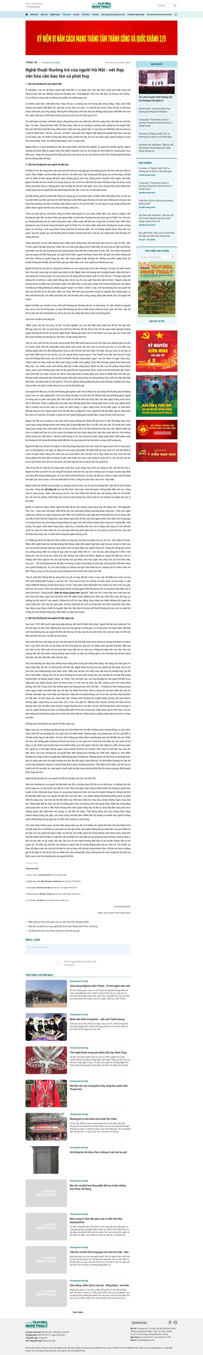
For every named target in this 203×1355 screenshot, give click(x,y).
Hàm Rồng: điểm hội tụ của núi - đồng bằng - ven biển (99, 1285)
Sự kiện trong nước (147, 175)
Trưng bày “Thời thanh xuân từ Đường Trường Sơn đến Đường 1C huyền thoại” (155, 122)
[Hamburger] (175, 14)
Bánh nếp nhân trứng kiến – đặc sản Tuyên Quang (97, 1019)
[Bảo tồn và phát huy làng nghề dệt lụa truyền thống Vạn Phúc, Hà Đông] (46, 1193)
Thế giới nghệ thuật (135, 14)
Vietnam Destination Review (159, 14)
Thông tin (66, 14)
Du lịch (76, 14)
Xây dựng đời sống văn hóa (113, 14)
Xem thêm (78, 1312)
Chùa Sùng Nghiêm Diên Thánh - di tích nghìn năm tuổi (100, 985)
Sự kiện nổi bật (33, 7)
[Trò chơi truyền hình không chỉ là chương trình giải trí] (157, 82)
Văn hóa (44, 14)
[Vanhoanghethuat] (27, 14)
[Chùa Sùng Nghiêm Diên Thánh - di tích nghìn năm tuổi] (46, 994)
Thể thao (86, 14)
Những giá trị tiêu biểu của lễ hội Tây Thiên (93, 1118)
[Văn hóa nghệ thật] (37, 1327)
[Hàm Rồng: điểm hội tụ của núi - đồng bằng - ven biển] (46, 1293)
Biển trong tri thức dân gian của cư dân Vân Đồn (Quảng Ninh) (58, 922)
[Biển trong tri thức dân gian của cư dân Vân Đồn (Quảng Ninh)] (46, 1226)
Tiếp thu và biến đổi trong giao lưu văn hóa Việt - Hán (99, 1252)
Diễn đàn (34, 14)
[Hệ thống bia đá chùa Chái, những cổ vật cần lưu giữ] (46, 1160)
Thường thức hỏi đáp (51, 62)
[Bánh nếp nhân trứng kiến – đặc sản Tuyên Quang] (46, 1027)
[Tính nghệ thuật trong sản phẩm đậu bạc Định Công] (46, 1060)
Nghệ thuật (55, 14)
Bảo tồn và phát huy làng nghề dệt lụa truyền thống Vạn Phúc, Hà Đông (63, 926)
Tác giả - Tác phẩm (147, 240)
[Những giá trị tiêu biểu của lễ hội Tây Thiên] (46, 1127)
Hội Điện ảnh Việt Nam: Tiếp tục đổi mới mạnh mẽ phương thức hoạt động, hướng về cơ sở (156, 218)
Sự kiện (95, 14)
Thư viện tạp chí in (157, 250)
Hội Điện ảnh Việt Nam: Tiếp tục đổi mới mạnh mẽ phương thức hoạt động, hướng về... (156, 147)
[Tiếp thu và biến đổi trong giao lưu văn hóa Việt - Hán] (46, 1260)
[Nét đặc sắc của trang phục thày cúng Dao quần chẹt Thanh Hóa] (46, 1093)
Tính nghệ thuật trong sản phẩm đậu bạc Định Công (98, 1052)
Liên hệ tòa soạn (139, 1323)
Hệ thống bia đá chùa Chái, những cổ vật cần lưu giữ (54, 930)
